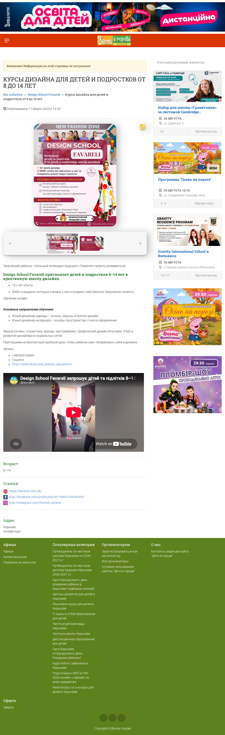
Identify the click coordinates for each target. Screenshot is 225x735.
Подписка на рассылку (19, 562)
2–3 (163, 203)
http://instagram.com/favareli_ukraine (35, 502)
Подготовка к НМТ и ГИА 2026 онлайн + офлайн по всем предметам (71, 677)
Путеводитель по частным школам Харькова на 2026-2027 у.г (72, 556)
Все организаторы (115, 561)
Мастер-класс (204, 203)
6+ (162, 131)
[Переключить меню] (6, 40)
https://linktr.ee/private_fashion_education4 (42, 364)
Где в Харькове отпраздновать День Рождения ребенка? (68, 653)
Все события (13, 94)
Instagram (112, 718)
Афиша (8, 551)
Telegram (121, 718)
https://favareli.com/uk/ (25, 491)
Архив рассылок (15, 557)
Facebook (103, 718)
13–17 (165, 275)
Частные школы (206, 131)
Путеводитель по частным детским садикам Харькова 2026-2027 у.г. (72, 570)
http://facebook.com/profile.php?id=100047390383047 (47, 497)
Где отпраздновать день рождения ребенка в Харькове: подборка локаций (73, 584)
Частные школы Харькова (71, 633)
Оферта (8, 707)
